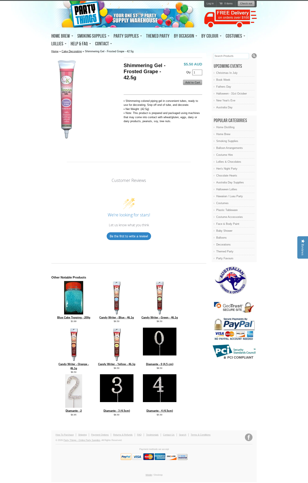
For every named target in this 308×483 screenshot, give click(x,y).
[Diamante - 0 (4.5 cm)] (159, 354)
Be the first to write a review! (129, 236)
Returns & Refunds (123, 434)
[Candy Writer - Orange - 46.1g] (74, 360)
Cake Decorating (72, 51)
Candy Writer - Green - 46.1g (159, 317)
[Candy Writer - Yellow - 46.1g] (116, 360)
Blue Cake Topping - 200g (73, 317)
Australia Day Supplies (230, 182)
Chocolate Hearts (226, 175)
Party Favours (224, 258)
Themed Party (158, 36)
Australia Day (224, 107)
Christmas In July (227, 72)
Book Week (223, 79)
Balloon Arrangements (229, 148)
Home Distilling (225, 127)
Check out (246, 3)
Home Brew (223, 134)
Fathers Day (223, 86)
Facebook (248, 437)
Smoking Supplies (227, 141)
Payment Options (100, 434)
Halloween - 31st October (231, 93)
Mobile (149, 475)
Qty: (189, 72)
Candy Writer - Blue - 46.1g (116, 317)
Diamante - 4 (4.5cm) (159, 410)
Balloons (221, 237)
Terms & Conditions (201, 434)
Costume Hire (224, 154)
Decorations (223, 244)
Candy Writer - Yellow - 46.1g (116, 364)
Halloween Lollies (226, 189)
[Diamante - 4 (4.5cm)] (159, 401)
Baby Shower (224, 230)
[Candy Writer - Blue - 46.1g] (116, 313)
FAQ (139, 434)
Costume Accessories (229, 216)
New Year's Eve (225, 100)
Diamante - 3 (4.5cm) (117, 410)
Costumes (222, 203)
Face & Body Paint (227, 223)
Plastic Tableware (227, 210)
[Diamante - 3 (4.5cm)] (116, 401)
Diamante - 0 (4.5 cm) (159, 364)
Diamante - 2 (74, 410)
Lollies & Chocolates (228, 161)
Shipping (82, 434)
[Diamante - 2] (73, 406)
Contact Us (169, 434)
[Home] (126, 24)
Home (54, 51)
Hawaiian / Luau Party (229, 196)
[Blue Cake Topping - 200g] (73, 313)
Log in (210, 3)
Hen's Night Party (226, 168)
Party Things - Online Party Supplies (81, 440)
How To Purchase (65, 434)
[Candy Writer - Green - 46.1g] (159, 313)
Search (182, 434)
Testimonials (152, 434)
